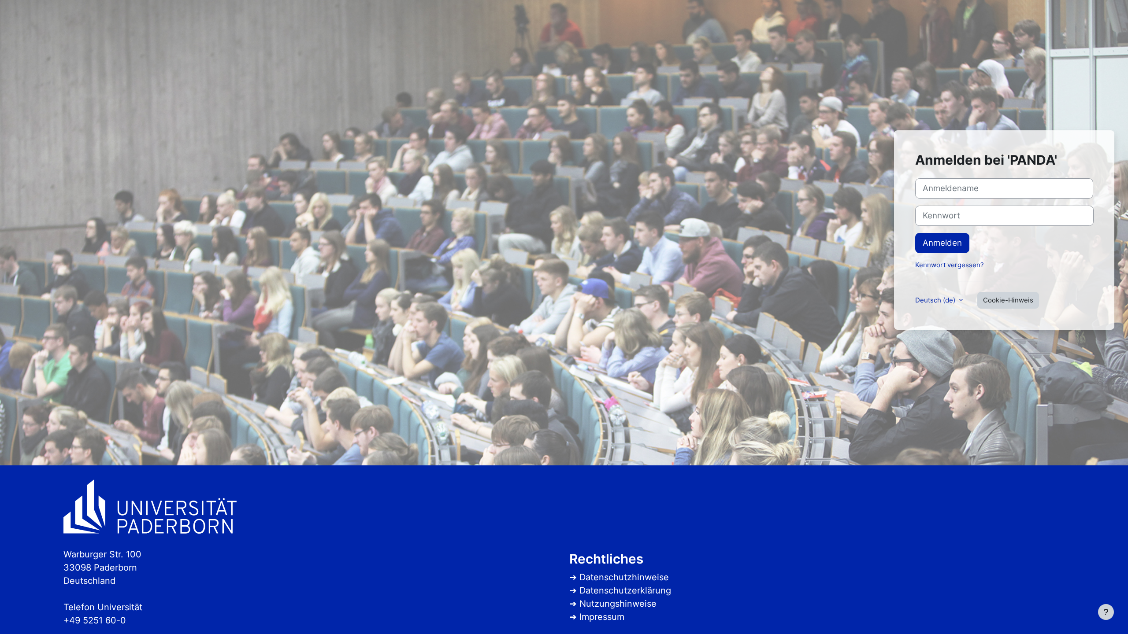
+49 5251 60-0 (94, 620)
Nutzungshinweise (618, 603)
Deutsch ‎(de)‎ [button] (936, 300)
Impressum (601, 617)
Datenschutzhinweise (624, 577)
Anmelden (942, 243)
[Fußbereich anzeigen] (1106, 612)
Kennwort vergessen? (949, 265)
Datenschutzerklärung (625, 590)
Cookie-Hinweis (1008, 300)
